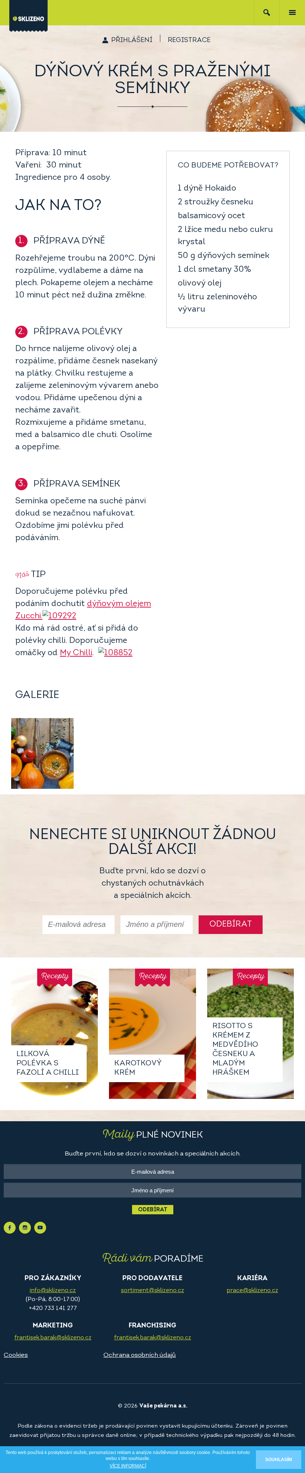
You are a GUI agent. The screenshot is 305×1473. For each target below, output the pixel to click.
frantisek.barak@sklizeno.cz (53, 1338)
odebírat (230, 924)
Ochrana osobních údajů (139, 1355)
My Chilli (76, 653)
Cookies (16, 1355)
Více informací (128, 1466)
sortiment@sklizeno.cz (152, 1291)
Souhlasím (278, 1459)
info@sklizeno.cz (53, 1291)
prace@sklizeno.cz (252, 1291)
